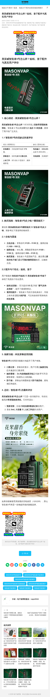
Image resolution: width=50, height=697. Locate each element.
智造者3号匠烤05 (25, 588)
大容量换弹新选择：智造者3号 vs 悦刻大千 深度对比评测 (10, 661)
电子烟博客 (25, 2)
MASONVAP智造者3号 (13, 575)
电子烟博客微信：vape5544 (28, 599)
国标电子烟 (30, 23)
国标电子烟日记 (7, 25)
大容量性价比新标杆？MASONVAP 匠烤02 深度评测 (39, 641)
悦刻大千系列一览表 (9, 7)
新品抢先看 (16, 25)
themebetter (34, 694)
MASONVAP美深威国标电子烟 (16, 23)
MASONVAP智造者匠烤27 (37, 584)
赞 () (25, 553)
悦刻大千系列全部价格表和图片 (31, 7)
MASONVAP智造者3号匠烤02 (34, 575)
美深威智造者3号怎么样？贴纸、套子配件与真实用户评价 (30, 542)
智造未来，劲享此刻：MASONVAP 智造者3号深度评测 (24, 661)
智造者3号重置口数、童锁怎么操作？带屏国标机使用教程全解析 (13, 615)
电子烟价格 (33, 25)
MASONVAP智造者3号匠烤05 (25, 579)
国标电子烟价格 (40, 23)
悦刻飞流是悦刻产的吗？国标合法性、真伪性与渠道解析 (36, 614)
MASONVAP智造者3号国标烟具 (14, 584)
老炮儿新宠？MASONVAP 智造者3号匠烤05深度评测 (24, 641)
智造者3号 (24, 25)
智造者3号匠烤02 (10, 588)
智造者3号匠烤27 (40, 588)
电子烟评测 (41, 25)
